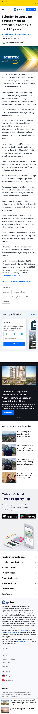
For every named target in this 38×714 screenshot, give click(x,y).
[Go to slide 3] (20, 417)
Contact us (5, 666)
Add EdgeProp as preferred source (14, 42)
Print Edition (31, 9)
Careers (4, 652)
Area (3, 632)
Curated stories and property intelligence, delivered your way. (16, 3)
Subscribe (14, 344)
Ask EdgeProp (24, 630)
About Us (4, 655)
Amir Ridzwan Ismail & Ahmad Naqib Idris (16, 34)
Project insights (13, 632)
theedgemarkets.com (11, 276)
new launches (21, 641)
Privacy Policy (6, 663)
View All (33, 314)
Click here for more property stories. (16, 281)
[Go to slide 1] (17, 417)
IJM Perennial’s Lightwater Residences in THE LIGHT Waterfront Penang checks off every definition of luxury (16, 396)
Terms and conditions (8, 659)
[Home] (19, 9)
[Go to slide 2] (19, 417)
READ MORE (8, 412)
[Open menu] (3, 9)
